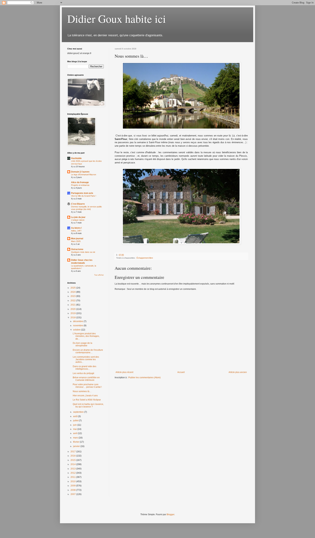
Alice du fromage (80, 182)
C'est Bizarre (78, 204)
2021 (73, 304)
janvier (76, 446)
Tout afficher (99, 275)
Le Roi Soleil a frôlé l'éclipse (87, 399)
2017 (73, 451)
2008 (73, 490)
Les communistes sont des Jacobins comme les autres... (86, 359)
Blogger (170, 514)
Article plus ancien (238, 372)
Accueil (181, 372)
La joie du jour (78, 217)
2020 (73, 309)
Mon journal (77, 238)
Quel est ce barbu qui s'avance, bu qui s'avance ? (88, 405)
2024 (73, 292)
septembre (78, 412)
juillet (76, 420)
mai (75, 429)
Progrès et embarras (80, 185)
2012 (73, 473)
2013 (73, 468)
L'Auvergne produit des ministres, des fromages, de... (86, 336)
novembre (78, 325)
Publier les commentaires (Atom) (144, 377)
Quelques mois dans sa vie (83, 252)
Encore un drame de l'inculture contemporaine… (88, 351)
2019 (73, 313)
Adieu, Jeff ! (76, 231)
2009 (73, 485)
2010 (73, 481)
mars (76, 437)
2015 (73, 460)
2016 (73, 455)
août (75, 416)
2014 (73, 464)
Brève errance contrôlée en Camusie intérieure (86, 378)
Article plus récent (124, 372)
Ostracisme (77, 249)
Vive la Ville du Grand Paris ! (83, 196)
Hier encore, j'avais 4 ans (85, 395)
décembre (78, 321)
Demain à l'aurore (80, 172)
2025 (73, 288)
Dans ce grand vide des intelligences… (84, 367)
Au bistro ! (76, 228)
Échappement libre (145, 258)
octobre (77, 329)
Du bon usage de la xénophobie (82, 344)
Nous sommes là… (82, 391)
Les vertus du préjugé (83, 373)
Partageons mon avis (82, 193)
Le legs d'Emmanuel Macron (83, 174)
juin (75, 425)
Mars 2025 (76, 241)
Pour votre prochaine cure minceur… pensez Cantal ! (87, 385)
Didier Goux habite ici (116, 18)
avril (75, 433)
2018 (73, 317)
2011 (73, 477)
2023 (73, 296)
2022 (73, 300)
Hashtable (76, 158)
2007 (73, 494)
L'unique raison (77, 220)
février (76, 442)
